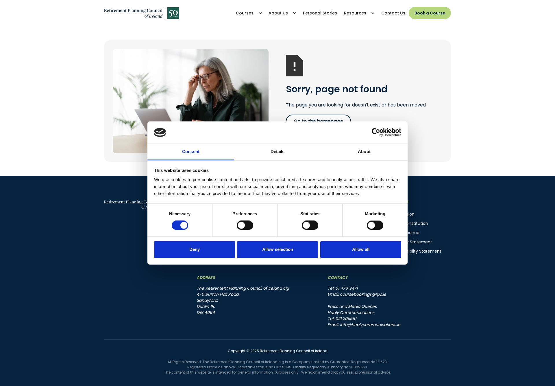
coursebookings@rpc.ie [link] (363, 294)
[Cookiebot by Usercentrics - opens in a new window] (376, 132)
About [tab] (364, 151)
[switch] (245, 225)
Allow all (360, 249)
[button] (248, 13)
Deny (194, 249)
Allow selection (277, 249)
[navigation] (141, 13)
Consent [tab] (190, 151)
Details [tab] (278, 151)
